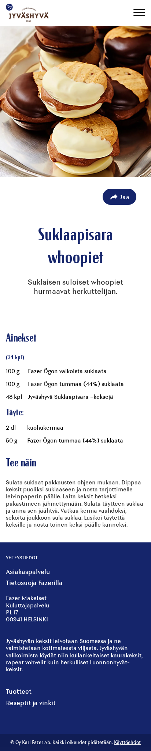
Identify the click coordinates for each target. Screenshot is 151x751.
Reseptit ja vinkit (31, 703)
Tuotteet (19, 691)
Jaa (125, 196)
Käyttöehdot (127, 742)
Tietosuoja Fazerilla (34, 582)
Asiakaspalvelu (28, 571)
